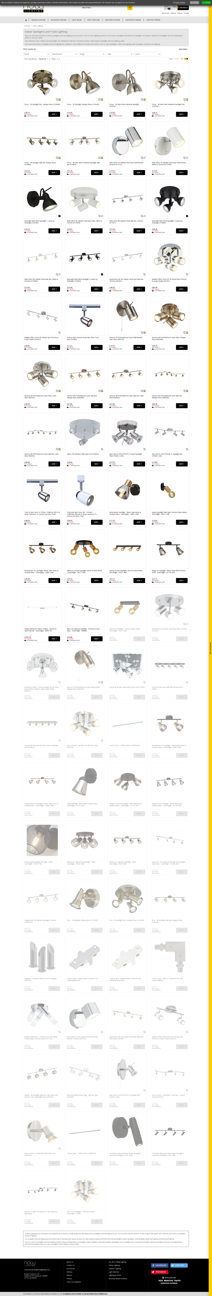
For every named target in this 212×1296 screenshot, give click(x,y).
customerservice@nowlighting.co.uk (37, 1270)
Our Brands (71, 1269)
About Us (70, 1262)
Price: (54, 59)
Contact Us (71, 1265)
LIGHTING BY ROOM (112, 20)
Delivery (173, 13)
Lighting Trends (153, 20)
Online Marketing (90, 1294)
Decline (195, 2)
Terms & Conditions (74, 1282)
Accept (207, 2)
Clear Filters (183, 49)
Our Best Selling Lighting (117, 1262)
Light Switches (114, 1272)
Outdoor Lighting (115, 1269)
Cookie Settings (180, 2)
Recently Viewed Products (118, 1278)
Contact (186, 13)
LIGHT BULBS (77, 20)
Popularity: (42, 59)
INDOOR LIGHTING (38, 20)
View (174, 6)
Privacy (69, 1278)
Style (109, 54)
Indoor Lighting (114, 1265)
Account (165, 13)
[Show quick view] (60, 65)
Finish (138, 54)
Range (82, 54)
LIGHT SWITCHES (93, 20)
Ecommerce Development (72, 1294)
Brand (26, 54)
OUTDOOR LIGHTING (58, 20)
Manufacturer (57, 54)
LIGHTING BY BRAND (133, 20)
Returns (180, 13)
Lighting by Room (115, 1275)
